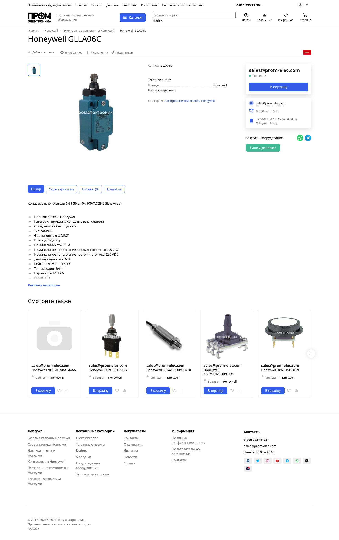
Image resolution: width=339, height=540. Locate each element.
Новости (81, 5)
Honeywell (36, 431)
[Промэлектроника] (39, 17)
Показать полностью (44, 285)
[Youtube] (277, 461)
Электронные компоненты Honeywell (190, 101)
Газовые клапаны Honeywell (49, 438)
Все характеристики (161, 90)
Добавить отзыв (43, 52)
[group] (95, 121)
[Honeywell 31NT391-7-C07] (112, 336)
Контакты (129, 5)
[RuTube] (248, 469)
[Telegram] (287, 461)
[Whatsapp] (297, 461)
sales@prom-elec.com (260, 446)
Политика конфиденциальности (49, 5)
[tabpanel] (169, 244)
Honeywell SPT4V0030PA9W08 (168, 370)
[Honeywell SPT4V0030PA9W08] (169, 336)
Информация (183, 431)
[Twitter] (258, 461)
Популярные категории (95, 431)
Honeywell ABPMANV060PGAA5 (219, 372)
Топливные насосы (90, 444)
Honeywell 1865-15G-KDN (280, 370)
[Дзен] (307, 461)
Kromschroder (87, 438)
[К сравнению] (67, 390)
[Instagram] (267, 461)
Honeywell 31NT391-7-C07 (108, 370)
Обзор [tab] (36, 189)
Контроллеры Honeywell (46, 461)
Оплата (97, 5)
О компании (149, 5)
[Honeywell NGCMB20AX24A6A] (54, 336)
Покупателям (135, 431)
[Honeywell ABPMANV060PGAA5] (227, 336)
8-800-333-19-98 (248, 5)
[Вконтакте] (248, 461)
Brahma (82, 450)
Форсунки (83, 457)
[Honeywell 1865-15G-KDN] (284, 336)
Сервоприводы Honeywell (47, 444)
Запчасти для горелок (92, 474)
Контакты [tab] (114, 189)
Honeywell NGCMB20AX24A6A (53, 370)
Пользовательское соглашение (183, 5)
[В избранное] (59, 390)
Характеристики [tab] (61, 189)
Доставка (112, 5)
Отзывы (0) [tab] (90, 189)
